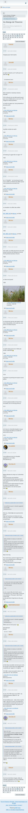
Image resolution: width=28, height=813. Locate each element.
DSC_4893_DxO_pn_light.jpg (10, 329)
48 (10, 37)
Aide (7, 805)
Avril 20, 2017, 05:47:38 (12, 69)
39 (10, 35)
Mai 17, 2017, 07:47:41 (13, 641)
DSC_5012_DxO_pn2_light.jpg (11, 675)
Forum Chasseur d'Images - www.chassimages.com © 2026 (14, 802)
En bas (4, 32)
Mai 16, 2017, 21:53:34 (12, 574)
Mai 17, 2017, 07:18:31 (12, 611)
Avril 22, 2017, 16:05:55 (13, 150)
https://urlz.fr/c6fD (10, 116)
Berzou (11, 82)
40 (12, 35)
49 (12, 37)
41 (15, 35)
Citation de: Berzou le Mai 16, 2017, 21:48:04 (13, 727)
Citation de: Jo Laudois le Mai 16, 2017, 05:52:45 (14, 502)
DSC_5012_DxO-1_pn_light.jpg (11, 708)
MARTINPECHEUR (14, 605)
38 (8, 35)
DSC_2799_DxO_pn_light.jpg (10, 110)
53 (22, 37)
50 (15, 37)
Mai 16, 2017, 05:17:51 (13, 275)
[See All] (3, 13)
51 (17, 37)
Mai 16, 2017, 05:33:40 (13, 425)
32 (17, 34)
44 (22, 35)
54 (3, 39)
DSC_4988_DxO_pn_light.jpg (10, 410)
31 (14, 34)
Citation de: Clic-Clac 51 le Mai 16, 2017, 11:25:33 (14, 535)
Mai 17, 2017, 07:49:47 (13, 689)
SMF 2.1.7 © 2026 (10, 809)
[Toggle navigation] (5, 2)
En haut (4, 785)
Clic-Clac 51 (12, 464)
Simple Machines (19, 809)
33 (19, 34)
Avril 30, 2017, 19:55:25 (12, 226)
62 (7, 39)
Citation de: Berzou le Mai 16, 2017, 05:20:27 (13, 578)
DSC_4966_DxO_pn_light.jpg (10, 383)
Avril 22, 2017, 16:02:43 (13, 125)
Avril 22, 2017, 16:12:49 (13, 176)
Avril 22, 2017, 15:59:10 (13, 88)
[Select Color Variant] (25, 3)
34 (21, 34)
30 (12, 34)
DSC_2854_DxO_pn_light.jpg (10, 161)
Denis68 (11, 62)
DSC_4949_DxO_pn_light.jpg (10, 355)
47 (8, 37)
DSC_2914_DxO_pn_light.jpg (10, 188)
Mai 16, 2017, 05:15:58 (13, 246)
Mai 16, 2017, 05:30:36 (13, 397)
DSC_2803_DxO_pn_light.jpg (10, 135)
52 (19, 37)
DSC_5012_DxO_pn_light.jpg (10, 437)
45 (3, 37)
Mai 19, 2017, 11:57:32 (12, 723)
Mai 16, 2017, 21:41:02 (12, 498)
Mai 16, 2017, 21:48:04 (12, 530)
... (10, 34)
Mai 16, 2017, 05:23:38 (13, 344)
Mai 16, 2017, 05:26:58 (13, 370)
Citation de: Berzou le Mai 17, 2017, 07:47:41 (13, 746)
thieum (11, 767)
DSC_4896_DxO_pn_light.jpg (14, 302)
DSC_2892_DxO (7, 234)
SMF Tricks (17, 808)
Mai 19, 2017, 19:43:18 (12, 774)
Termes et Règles (13, 805)
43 (19, 35)
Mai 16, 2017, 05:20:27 (13, 317)
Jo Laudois (12, 446)
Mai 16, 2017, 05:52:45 (12, 452)
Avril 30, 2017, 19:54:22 (12, 203)
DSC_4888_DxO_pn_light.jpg (10, 260)
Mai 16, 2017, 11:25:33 (12, 470)
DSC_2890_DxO (7, 213)
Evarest (11, 44)
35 (24, 34)
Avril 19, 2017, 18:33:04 (12, 50)
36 (3, 35)
